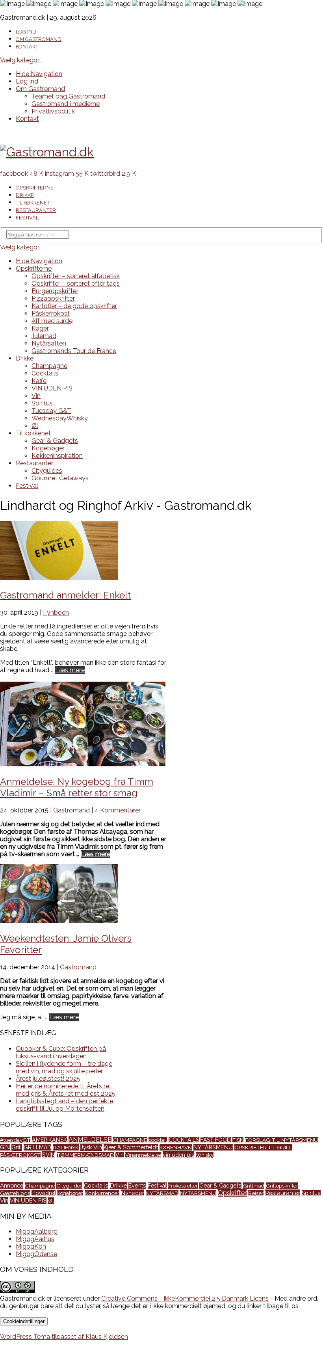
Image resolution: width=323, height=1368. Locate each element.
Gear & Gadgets (55, 440)
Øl (35, 425)
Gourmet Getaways (60, 478)
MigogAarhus (35, 1239)
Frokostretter (183, 1185)
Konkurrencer (102, 1193)
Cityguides (47, 470)
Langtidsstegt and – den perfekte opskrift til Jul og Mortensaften (64, 1104)
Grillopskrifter (282, 1185)
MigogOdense (36, 1254)
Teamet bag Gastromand (68, 96)
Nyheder (132, 1193)
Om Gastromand (38, 39)
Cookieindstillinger (24, 1321)
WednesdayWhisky (60, 418)
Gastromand (71, 810)
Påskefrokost (51, 313)
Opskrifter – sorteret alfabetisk (76, 276)
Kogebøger (48, 448)
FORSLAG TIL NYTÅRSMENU (281, 1140)
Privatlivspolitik (53, 111)
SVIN (48, 1154)
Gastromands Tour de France (74, 351)
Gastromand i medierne (66, 104)
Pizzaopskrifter (53, 298)
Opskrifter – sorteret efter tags (76, 283)
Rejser (256, 1193)
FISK (237, 1140)
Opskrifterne (35, 188)
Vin (36, 396)
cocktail (158, 1140)
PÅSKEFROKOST (20, 1155)
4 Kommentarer (118, 810)
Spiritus (42, 403)
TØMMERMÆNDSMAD (85, 1155)
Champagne (49, 366)
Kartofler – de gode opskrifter (74, 306)
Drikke (25, 195)
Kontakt (27, 47)
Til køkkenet (33, 203)
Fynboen (56, 612)
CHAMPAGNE (130, 1140)
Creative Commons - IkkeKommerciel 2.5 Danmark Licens (185, 1298)
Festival (27, 218)
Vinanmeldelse (143, 1155)
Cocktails (45, 373)
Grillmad (253, 1185)
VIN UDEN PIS (52, 388)
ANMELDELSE (90, 1139)
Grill (16, 1147)
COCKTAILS (184, 1140)
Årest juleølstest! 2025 (48, 1078)
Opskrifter (232, 1193)
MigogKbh (31, 1246)
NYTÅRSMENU (213, 1147)
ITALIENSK (66, 1147)
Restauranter (36, 210)
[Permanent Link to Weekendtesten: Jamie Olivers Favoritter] (59, 921)
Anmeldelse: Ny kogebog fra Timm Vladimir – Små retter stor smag (76, 787)
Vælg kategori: (21, 60)
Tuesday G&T (51, 410)
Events (137, 1185)
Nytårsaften (49, 343)
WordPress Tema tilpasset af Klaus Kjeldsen (64, 1336)
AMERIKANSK (49, 1139)
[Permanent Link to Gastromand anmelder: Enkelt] (59, 578)
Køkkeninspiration (57, 455)
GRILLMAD (37, 1147)
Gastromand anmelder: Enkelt (65, 595)
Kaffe (39, 381)
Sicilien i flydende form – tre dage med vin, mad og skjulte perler (64, 1067)
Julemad (44, 336)
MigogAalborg (37, 1231)
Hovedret (44, 1193)
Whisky (204, 1155)
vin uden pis (178, 1154)
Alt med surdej (53, 321)
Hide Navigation (39, 74)
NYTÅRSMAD (162, 1193)
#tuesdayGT (15, 1140)
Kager (40, 328)
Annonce (11, 1185)
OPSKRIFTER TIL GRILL (263, 1147)
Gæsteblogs (15, 1193)
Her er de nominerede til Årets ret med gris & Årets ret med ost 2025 (65, 1089)
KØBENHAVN (176, 1147)
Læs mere (70, 670)
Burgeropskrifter (55, 291)
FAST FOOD (215, 1140)
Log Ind (26, 32)
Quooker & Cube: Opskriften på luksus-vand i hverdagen (61, 1052)
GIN (5, 1147)
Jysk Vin (91, 1147)
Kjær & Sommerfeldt (131, 1147)
